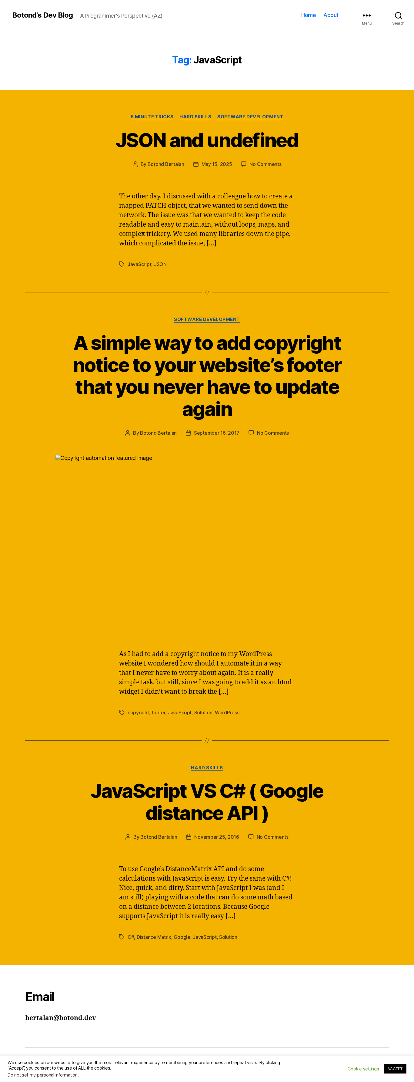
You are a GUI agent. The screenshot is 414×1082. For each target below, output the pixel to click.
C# (131, 937)
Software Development (250, 117)
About (331, 15)
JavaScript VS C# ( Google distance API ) (207, 801)
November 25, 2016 (216, 837)
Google (182, 937)
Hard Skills (195, 117)
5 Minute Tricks (152, 117)
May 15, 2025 (217, 164)
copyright (138, 713)
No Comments (265, 164)
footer (158, 713)
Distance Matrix (154, 937)
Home (308, 15)
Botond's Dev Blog (42, 15)
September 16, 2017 (216, 433)
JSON (160, 264)
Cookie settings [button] (363, 1069)
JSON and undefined (207, 140)
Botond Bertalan (166, 164)
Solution (203, 713)
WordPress (227, 713)
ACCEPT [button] (395, 1068)
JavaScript (139, 264)
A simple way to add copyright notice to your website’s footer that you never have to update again (207, 376)
